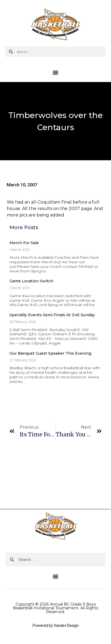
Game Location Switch (31, 281)
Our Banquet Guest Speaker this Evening (50, 353)
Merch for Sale (24, 242)
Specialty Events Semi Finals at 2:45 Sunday (52, 314)
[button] (55, 72)
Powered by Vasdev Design (56, 625)
